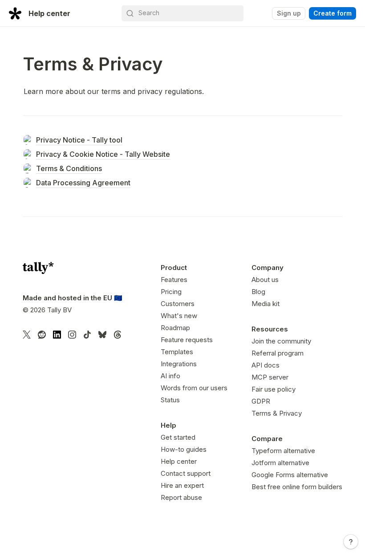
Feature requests (187, 339)
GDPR (260, 401)
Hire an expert (182, 485)
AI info (170, 376)
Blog (258, 291)
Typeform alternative (283, 450)
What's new (179, 315)
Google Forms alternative (289, 474)
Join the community (281, 341)
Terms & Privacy (276, 413)
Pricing (171, 291)
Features (174, 279)
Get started (178, 437)
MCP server (269, 377)
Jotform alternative (280, 462)
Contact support (186, 473)
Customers (178, 303)
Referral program (277, 353)
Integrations (179, 364)
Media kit (265, 303)
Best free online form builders (296, 486)
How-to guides (184, 449)
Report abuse (181, 497)
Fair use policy (273, 389)
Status (170, 400)
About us (265, 279)
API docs (265, 365)
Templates (177, 352)
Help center (179, 461)
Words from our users (194, 388)
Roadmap (175, 327)
